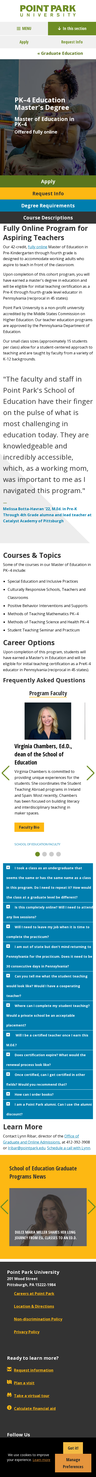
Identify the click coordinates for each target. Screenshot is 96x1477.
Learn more (41, 1459)
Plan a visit (24, 1383)
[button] (37, 854)
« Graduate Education (60, 53)
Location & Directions (34, 1306)
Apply (24, 42)
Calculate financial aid (35, 1408)
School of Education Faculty (37, 844)
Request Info (72, 42)
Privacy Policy (26, 1331)
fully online (37, 246)
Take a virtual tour (31, 1395)
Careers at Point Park (34, 1293)
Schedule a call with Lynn (68, 1147)
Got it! (73, 1448)
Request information (33, 1370)
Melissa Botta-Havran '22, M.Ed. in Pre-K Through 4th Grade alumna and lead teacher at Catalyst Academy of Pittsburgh (47, 514)
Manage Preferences (73, 1463)
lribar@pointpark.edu (26, 1147)
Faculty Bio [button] (29, 827)
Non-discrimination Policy (38, 1319)
